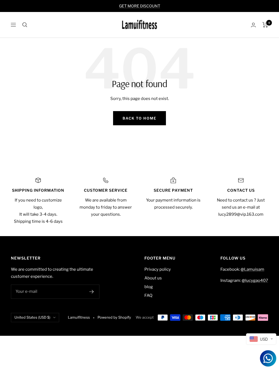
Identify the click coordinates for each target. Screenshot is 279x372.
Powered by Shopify (114, 317)
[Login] (253, 25)
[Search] (24, 24)
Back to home (139, 118)
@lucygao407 (255, 280)
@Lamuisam (252, 269)
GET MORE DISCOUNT (139, 6)
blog (148, 286)
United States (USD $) (32, 317)
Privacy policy (157, 269)
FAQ (148, 295)
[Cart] (265, 25)
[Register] (91, 292)
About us (153, 278)
